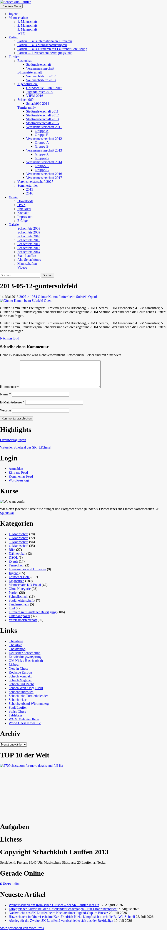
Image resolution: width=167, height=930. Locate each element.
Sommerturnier (27, 185)
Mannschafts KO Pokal (25, 585)
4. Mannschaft (18, 546)
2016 (29, 193)
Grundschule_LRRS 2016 (44, 88)
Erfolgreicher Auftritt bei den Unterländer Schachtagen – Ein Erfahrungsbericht (63, 909)
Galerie (14, 224)
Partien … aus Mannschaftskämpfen (42, 45)
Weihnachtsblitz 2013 (41, 80)
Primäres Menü (11, 6)
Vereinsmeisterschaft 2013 (44, 150)
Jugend (13, 14)
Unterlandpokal (19, 616)
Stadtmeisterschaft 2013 (42, 119)
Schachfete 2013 (28, 248)
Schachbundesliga (21, 692)
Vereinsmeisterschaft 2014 (44, 162)
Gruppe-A (42, 142)
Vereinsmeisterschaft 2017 (44, 177)
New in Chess (18, 668)
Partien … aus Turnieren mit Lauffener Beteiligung (52, 49)
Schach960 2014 (37, 103)
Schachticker (17, 700)
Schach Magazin (20, 680)
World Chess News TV (25, 723)
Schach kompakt (20, 676)
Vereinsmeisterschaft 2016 (44, 174)
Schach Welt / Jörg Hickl (26, 688)
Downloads (25, 201)
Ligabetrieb (16, 581)
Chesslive (15, 645)
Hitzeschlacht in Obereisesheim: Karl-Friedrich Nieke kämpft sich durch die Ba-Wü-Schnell (72, 917)
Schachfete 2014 (28, 252)
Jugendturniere (27, 84)
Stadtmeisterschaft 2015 (42, 123)
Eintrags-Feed (18, 472)
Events (13, 561)
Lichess (14, 664)
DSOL (13, 557)
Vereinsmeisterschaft (40, 68)
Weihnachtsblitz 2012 (41, 76)
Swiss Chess (17, 711)
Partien (13, 37)
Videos (22, 267)
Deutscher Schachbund (24, 653)
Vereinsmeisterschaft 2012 (44, 138)
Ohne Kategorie (20, 589)
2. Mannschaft (27, 25)
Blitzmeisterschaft (29, 72)
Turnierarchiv (26, 107)
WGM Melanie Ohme (24, 719)
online (10, 884)
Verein (13, 197)
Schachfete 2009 (28, 232)
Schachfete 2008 (28, 228)
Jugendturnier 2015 (39, 92)
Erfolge (22, 220)
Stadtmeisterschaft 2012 (42, 115)
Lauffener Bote (19, 577)
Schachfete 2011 (28, 240)
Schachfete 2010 (28, 236)
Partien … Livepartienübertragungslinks (44, 53)
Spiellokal (24, 209)
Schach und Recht (21, 684)
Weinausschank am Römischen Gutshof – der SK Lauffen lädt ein (54, 905)
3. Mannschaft (27, 29)
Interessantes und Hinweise (27, 569)
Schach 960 (25, 99)
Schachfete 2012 (28, 244)
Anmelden (16, 468)
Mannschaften (18, 18)
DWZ (21, 205)
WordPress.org (19, 480)
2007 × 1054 (28, 297)
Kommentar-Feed (21, 476)
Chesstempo (17, 649)
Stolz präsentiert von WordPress (22, 928)
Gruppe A (41, 131)
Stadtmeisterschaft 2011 (42, 111)
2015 (29, 189)
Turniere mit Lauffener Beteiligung (33, 612)
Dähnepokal (17, 553)
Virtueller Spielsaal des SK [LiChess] (25, 447)
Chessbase (16, 641)
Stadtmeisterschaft (38, 64)
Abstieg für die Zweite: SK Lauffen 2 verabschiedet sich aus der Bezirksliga (61, 920)
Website (5, 410)
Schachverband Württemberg (29, 703)
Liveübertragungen (13, 440)
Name (5, 394)
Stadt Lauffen (26, 256)
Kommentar (9, 386)
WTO (21, 33)
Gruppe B (41, 135)
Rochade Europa (20, 672)
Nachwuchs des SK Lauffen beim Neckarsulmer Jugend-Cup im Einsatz (58, 913)
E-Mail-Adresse (12, 402)
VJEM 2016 (34, 96)
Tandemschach (19, 604)
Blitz (12, 549)
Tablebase (15, 715)
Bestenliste (24, 60)
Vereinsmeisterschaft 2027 (35, 181)
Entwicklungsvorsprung (25, 657)
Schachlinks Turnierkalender (28, 696)
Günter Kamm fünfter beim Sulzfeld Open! (67, 297)
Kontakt (22, 213)
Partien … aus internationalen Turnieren (44, 41)
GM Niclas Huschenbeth (26, 660)
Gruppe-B (42, 146)
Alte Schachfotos (29, 259)
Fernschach (16, 565)
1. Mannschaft (27, 21)
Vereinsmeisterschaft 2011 (44, 127)
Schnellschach (18, 596)
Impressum (24, 217)
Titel (12, 608)
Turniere (14, 57)
